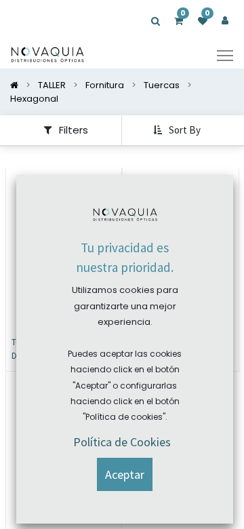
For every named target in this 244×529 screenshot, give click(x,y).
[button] (178, 130)
